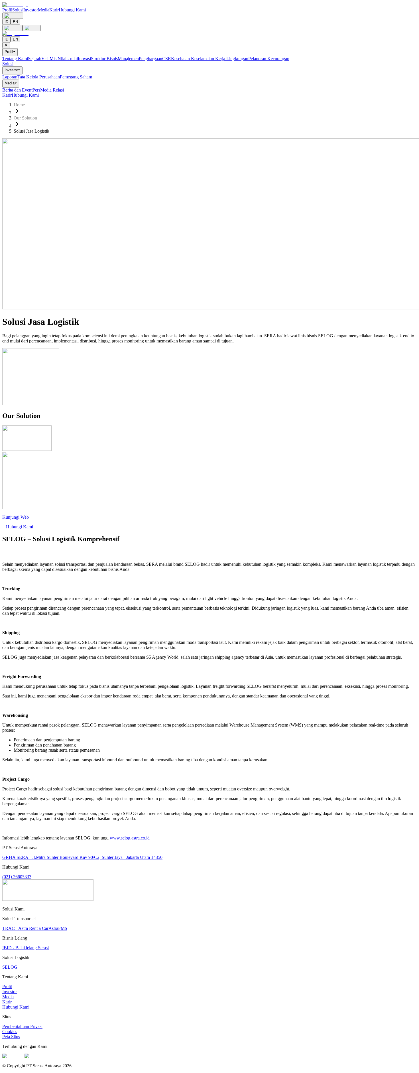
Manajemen (128, 58)
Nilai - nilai (68, 58)
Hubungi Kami (72, 9)
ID (6, 22)
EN (15, 22)
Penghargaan (150, 58)
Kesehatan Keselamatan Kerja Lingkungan (209, 58)
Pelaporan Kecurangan (268, 58)
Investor (30, 9)
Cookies (9, 1031)
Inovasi (84, 58)
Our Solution (25, 117)
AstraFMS (57, 928)
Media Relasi (52, 90)
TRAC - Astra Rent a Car (25, 928)
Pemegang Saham (76, 76)
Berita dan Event (17, 90)
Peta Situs (11, 1036)
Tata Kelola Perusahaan (38, 76)
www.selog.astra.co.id (130, 837)
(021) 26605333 (16, 876)
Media (43, 9)
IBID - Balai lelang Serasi (25, 947)
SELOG (9, 967)
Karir (54, 9)
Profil (7, 9)
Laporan (9, 76)
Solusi (17, 9)
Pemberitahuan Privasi (22, 1026)
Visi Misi (49, 58)
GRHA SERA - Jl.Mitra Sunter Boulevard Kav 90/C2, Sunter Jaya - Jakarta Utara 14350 (82, 857)
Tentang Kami (15, 58)
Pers (36, 90)
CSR (166, 58)
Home (19, 104)
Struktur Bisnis (104, 58)
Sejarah (34, 58)
